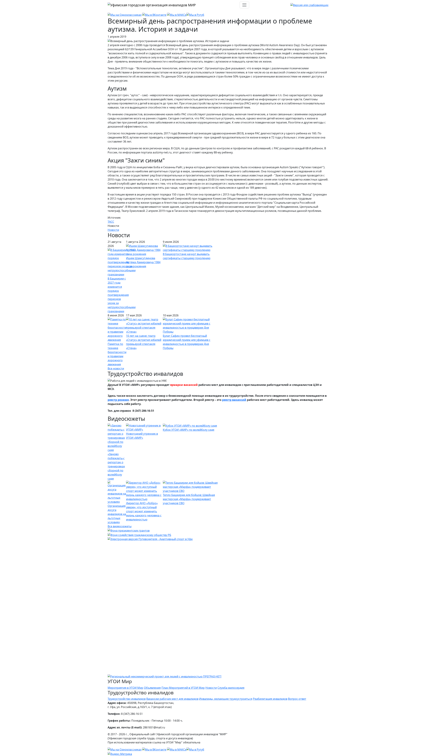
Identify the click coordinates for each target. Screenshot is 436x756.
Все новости (116, 368)
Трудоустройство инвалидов (127, 699)
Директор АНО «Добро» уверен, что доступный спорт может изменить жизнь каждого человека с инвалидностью (143, 511)
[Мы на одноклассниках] (125, 15)
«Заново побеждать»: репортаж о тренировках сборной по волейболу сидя (116, 466)
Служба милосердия (230, 688)
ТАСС (111, 222)
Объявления (152, 688)
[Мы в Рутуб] (195, 15)
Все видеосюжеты (119, 526)
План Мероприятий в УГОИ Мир (183, 688)
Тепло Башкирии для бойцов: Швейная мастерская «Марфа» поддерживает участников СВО (189, 499)
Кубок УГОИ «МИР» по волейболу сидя (188, 430)
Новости (113, 230)
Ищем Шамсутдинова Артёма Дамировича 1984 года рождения (143, 262)
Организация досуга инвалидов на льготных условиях (117, 514)
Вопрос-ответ (297, 699)
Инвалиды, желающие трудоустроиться (225, 699)
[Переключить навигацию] (244, 5)
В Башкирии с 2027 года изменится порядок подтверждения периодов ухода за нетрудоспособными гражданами (122, 295)
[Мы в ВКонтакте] (154, 15)
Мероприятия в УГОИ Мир (125, 688)
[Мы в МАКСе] (176, 15)
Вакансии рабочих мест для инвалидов (172, 699)
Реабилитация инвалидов (270, 699)
